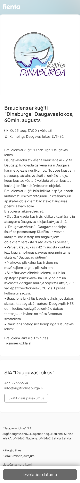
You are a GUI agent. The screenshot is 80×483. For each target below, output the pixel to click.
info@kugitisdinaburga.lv (23, 388)
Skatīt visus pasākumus (26, 398)
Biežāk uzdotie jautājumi (18, 456)
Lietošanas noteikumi (17, 464)
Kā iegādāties (11, 450)
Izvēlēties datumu (40, 474)
